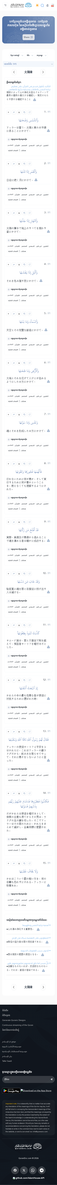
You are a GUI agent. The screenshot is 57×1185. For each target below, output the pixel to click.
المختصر (24, 145)
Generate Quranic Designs (13, 1020)
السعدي (31, 145)
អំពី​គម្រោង (6, 1015)
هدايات (23, 150)
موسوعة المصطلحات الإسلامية (14, 1051)
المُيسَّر (17, 145)
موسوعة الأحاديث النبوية (11, 1046)
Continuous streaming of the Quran (17, 1025)
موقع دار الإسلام (9, 1041)
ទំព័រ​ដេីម (5, 1010)
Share (27, 37)
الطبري (45, 145)
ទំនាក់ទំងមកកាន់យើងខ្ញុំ (10, 1030)
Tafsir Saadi (7, 1061)
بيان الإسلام (7, 1056)
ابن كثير (39, 145)
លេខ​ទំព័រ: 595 (10, 64)
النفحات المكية (13, 150)
